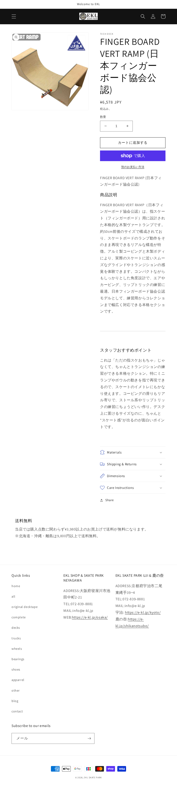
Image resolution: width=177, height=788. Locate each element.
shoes (16, 669)
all (13, 596)
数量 (103, 117)
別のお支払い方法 (132, 167)
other (16, 690)
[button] (14, 16)
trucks (16, 638)
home (16, 586)
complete (19, 617)
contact (17, 711)
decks (16, 627)
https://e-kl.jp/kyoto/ (143, 612)
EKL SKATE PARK (93, 777)
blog (15, 701)
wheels (17, 649)
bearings (18, 659)
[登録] (89, 738)
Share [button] (109, 500)
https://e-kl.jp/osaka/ (90, 617)
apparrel (18, 680)
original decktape (25, 607)
